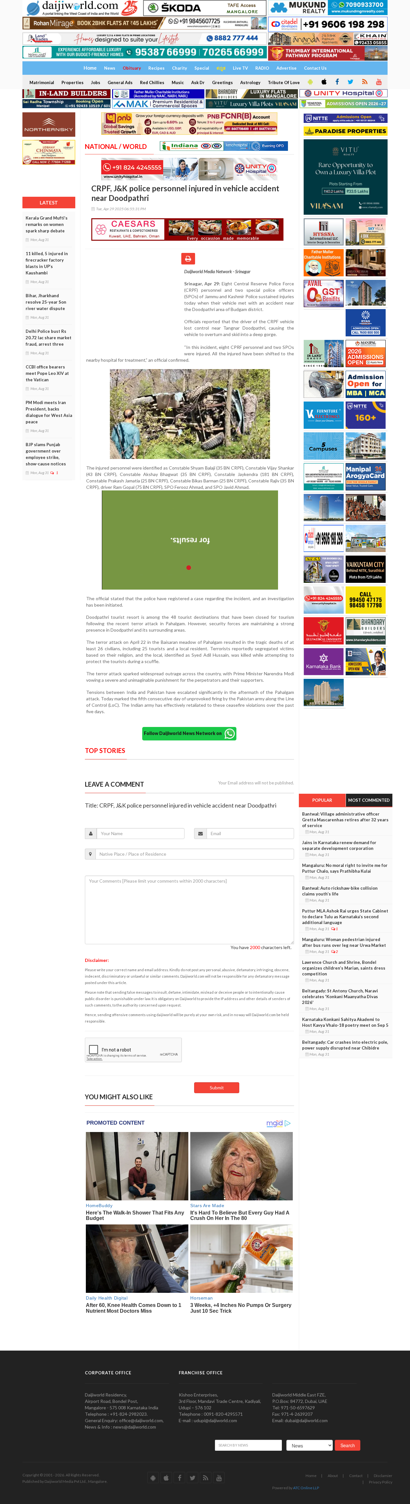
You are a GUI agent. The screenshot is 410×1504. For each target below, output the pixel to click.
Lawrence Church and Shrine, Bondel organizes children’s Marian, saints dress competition (343, 968)
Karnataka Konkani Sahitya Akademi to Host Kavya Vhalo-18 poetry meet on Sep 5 (345, 1022)
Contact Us (315, 68)
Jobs (95, 82)
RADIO (262, 68)
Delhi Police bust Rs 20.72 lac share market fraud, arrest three (48, 338)
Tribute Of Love (284, 82)
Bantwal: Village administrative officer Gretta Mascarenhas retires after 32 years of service (345, 819)
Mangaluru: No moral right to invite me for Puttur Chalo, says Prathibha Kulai (345, 868)
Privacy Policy (380, 1482)
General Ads (120, 82)
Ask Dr (198, 82)
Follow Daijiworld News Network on (184, 733)
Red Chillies (152, 82)
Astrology (250, 82)
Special (201, 68)
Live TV (240, 68)
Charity (179, 68)
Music (178, 82)
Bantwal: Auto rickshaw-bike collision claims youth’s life (340, 891)
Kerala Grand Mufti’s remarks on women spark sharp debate (47, 224)
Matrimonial (41, 82)
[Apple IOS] (323, 82)
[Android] (310, 82)
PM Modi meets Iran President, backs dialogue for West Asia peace (49, 412)
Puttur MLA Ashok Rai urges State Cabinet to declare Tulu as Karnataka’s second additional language (345, 916)
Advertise (286, 68)
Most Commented (369, 800)
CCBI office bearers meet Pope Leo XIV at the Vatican (47, 373)
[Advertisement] (134, 310)
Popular (322, 800)
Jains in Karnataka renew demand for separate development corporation (339, 845)
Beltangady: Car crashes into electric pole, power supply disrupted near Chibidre (345, 1045)
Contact (356, 1475)
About (333, 1475)
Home (311, 1475)
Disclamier (383, 1475)
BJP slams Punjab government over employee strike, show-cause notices (46, 454)
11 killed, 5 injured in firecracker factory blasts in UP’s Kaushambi (47, 263)
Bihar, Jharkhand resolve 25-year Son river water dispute (46, 302)
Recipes (156, 68)
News (109, 68)
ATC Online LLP (306, 1487)
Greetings (222, 82)
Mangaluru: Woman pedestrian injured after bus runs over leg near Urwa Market (344, 942)
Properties (73, 82)
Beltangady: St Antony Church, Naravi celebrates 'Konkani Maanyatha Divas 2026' (340, 996)
